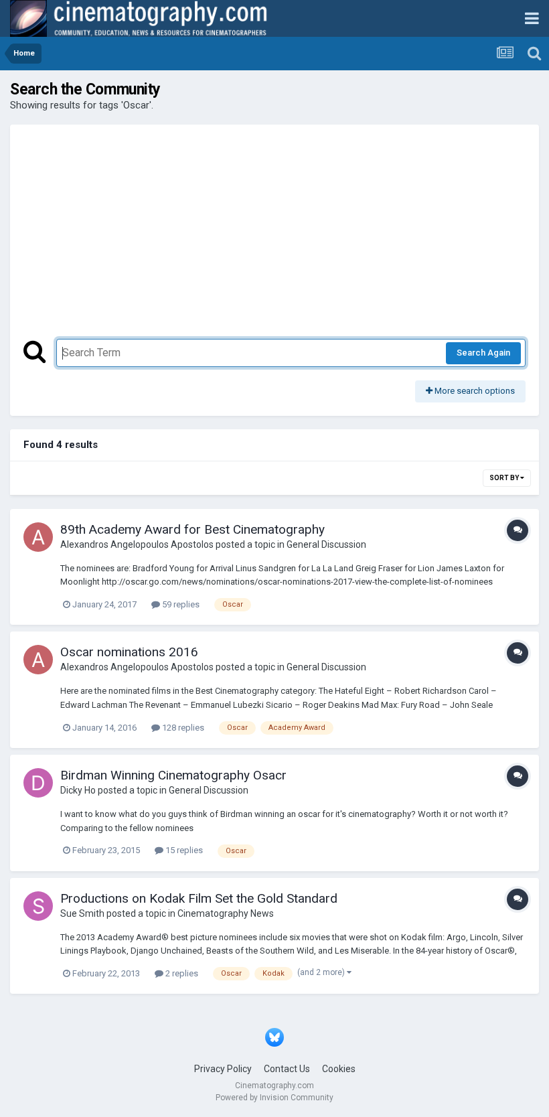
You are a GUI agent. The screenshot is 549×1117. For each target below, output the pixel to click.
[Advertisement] (274, 238)
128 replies (182, 728)
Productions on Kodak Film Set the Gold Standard (198, 898)
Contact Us (287, 1068)
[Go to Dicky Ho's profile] (38, 783)
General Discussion (326, 544)
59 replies (180, 604)
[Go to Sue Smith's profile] (38, 906)
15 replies (183, 850)
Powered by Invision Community (274, 1097)
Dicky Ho (78, 790)
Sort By (504, 477)
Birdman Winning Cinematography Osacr (173, 775)
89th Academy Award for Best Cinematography (192, 529)
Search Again (483, 353)
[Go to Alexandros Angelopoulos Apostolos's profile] (38, 537)
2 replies (180, 973)
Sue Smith (82, 913)
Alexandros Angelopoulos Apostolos (137, 544)
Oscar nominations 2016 (129, 652)
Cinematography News (225, 913)
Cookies (339, 1068)
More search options (474, 391)
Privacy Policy (223, 1068)
